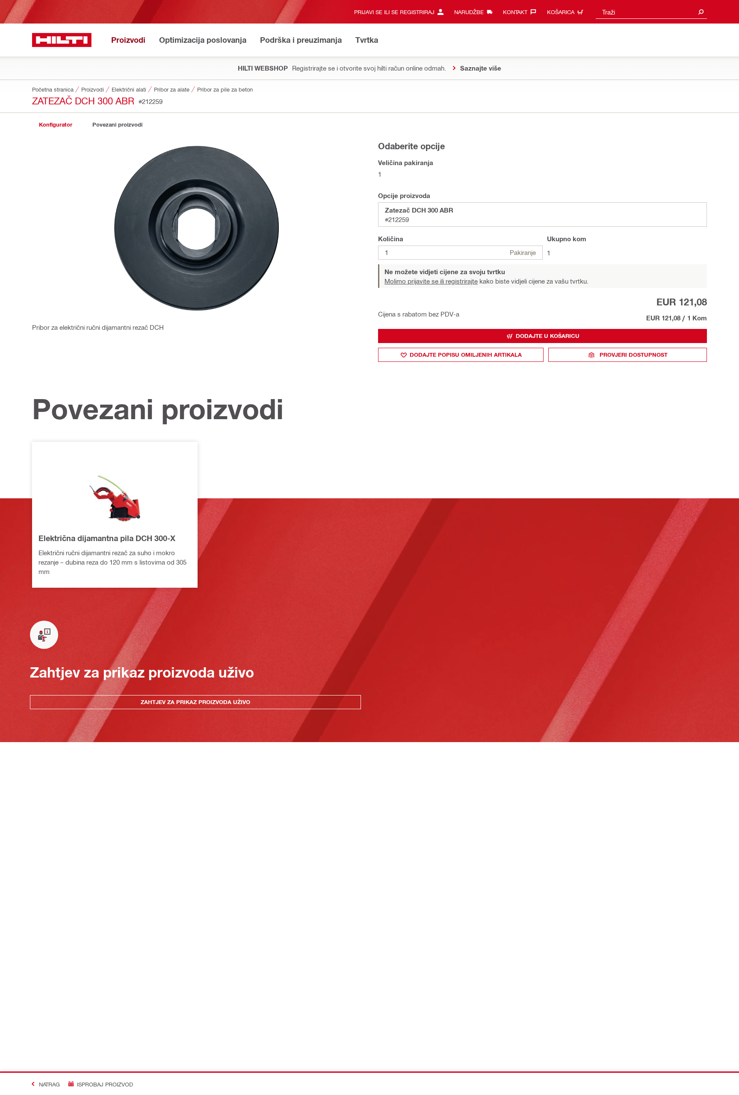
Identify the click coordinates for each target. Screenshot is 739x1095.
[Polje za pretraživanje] (701, 12)
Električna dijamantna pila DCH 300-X (106, 538)
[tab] (56, 124)
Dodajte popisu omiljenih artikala (466, 354)
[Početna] (62, 40)
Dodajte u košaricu (547, 335)
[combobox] (651, 12)
